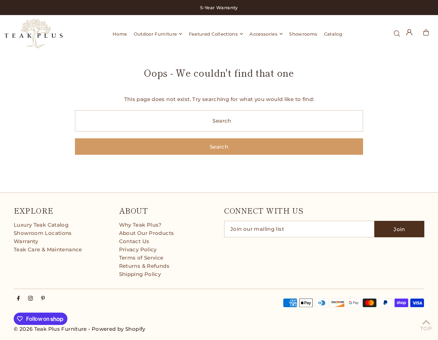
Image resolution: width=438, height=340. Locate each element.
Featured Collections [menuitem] (213, 34)
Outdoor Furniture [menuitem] (155, 34)
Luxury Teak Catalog (41, 225)
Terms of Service (141, 257)
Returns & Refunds (144, 266)
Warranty (26, 241)
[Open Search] (397, 33)
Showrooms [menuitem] (303, 34)
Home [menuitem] (120, 34)
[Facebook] (18, 298)
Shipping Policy (140, 274)
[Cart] (426, 32)
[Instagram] (30, 298)
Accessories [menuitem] (263, 34)
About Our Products (146, 233)
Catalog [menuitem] (333, 34)
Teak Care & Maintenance (48, 249)
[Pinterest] (43, 298)
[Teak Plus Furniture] (40, 33)
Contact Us (134, 241)
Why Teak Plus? (140, 225)
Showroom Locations (43, 233)
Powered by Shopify (118, 329)
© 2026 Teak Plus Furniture (50, 329)
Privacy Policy (138, 249)
